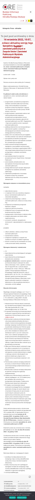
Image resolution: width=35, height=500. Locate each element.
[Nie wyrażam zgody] (33, 496)
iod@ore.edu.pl (9, 317)
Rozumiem (12, 497)
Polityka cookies (22, 497)
